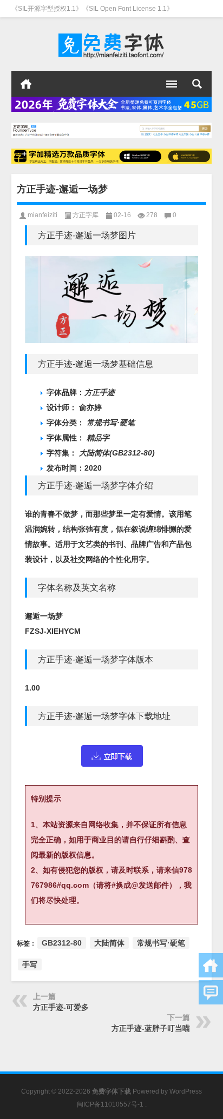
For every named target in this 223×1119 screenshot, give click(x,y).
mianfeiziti (42, 215)
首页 (26, 84)
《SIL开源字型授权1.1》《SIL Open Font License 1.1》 (92, 8)
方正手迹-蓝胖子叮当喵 (151, 1028)
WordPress (185, 1091)
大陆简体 (109, 943)
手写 (29, 964)
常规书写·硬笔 (161, 943)
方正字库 (86, 215)
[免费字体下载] (111, 44)
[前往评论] (211, 992)
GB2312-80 (62, 943)
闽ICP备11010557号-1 (110, 1104)
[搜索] (197, 84)
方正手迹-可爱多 (61, 1007)
